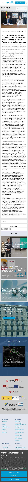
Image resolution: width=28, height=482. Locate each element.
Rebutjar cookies (14, 472)
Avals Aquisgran (18, 438)
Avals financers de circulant (19, 427)
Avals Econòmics (18, 435)
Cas (26, 3)
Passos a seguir (18, 423)
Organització (4, 426)
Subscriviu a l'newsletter (9, 318)
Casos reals (14, 341)
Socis (3, 423)
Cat (26, 2)
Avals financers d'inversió (20, 424)
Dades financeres (6, 427)
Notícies (3, 429)
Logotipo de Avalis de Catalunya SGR (10, 3)
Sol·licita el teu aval (20, 3)
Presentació (4, 421)
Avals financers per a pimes (19, 433)
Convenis (4, 424)
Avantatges (17, 421)
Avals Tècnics (18, 437)
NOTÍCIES (21, 31)
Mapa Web (4, 432)
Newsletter (4, 430)
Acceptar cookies (14, 479)
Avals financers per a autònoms (19, 430)
